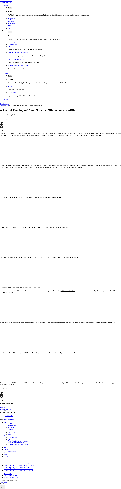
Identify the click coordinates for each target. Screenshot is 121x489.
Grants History (12, 92)
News (5, 101)
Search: (2, 484)
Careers (6, 456)
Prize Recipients (12, 44)
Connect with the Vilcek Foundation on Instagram (19, 465)
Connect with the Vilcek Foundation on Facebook (19, 464)
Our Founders (12, 20)
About (6, 6)
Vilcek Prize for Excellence (16, 59)
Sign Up (2, 104)
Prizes (5, 30)
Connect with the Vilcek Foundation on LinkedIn (18, 469)
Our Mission (11, 18)
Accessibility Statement (11, 477)
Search (7, 104)
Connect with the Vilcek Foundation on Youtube (18, 470)
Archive (10, 25)
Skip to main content (6, 1)
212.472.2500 (9, 416)
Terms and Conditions (10, 475)
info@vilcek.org (9, 419)
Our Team (11, 21)
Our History (11, 23)
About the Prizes (12, 43)
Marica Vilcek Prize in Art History (18, 65)
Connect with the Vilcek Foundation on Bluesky (18, 467)
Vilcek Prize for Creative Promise (18, 52)
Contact (10, 28)
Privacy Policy (8, 474)
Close (2, 488)
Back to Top (3, 482)
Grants (6, 73)
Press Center (11, 27)
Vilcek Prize (11, 46)
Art (5, 72)
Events (6, 99)
